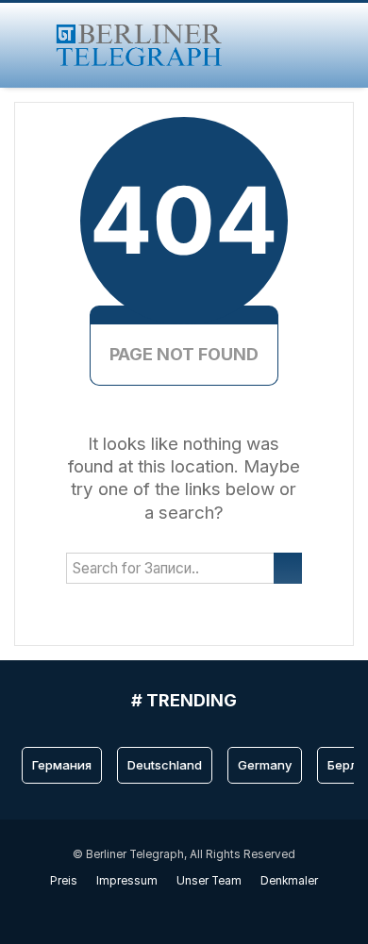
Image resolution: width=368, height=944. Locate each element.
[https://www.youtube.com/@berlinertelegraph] (174, 908)
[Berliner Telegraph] (139, 45)
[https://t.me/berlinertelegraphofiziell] (194, 908)
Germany (265, 764)
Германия (62, 764)
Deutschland (164, 764)
